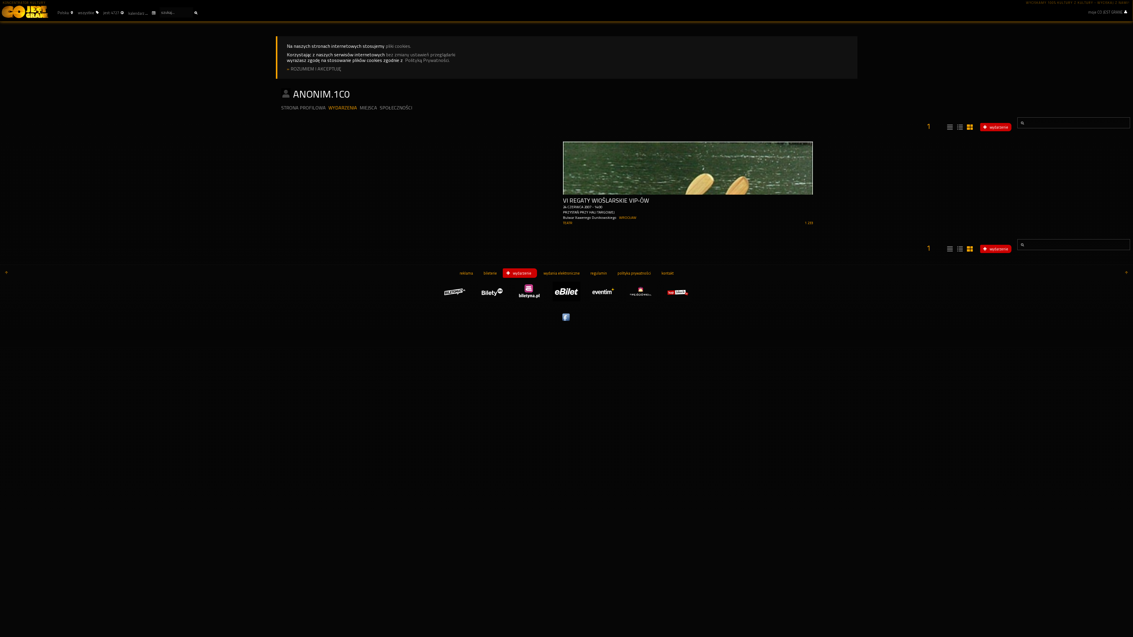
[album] (969, 127)
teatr (567, 223)
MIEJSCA (368, 108)
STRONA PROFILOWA (303, 108)
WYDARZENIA (342, 108)
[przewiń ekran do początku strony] (6, 273)
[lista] (949, 127)
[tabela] (959, 127)
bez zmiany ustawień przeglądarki (420, 55)
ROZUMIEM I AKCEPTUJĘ (316, 69)
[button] (64, 13)
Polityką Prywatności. (427, 60)
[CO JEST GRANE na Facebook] (566, 321)
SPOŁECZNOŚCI (396, 108)
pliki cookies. (398, 46)
